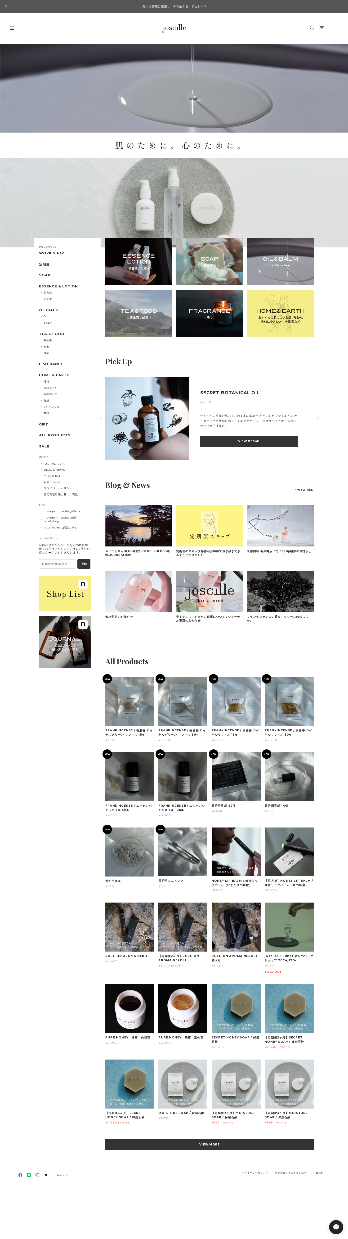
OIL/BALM (49, 310)
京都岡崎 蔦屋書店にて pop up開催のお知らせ (279, 551)
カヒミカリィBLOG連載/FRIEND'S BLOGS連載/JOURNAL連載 (137, 553)
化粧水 (48, 299)
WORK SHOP (51, 253)
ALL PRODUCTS (55, 435)
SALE (44, 446)
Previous (10, 145)
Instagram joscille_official (62, 511)
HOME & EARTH (54, 375)
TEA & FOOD (51, 334)
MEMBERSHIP (54, 476)
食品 (46, 352)
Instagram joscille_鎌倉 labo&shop (60, 519)
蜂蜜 (46, 346)
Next (337, 145)
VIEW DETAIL (249, 441)
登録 (84, 564)
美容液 (48, 292)
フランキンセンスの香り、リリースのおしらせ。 (277, 618)
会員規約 (318, 1173)
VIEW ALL (305, 489)
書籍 (46, 413)
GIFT (43, 424)
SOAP (44, 275)
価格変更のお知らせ (119, 616)
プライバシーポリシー (58, 488)
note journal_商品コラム (60, 527)
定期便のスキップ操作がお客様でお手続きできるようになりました (208, 553)
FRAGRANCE (51, 364)
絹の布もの (51, 394)
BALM (48, 322)
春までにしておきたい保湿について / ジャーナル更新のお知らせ (208, 618)
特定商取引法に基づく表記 (61, 494)
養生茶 (48, 340)
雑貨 (46, 381)
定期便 (44, 264)
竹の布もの (51, 387)
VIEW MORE (209, 1144)
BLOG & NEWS (54, 469)
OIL (46, 316)
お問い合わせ (52, 482)
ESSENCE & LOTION (58, 286)
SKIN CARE (52, 406)
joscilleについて (54, 463)
